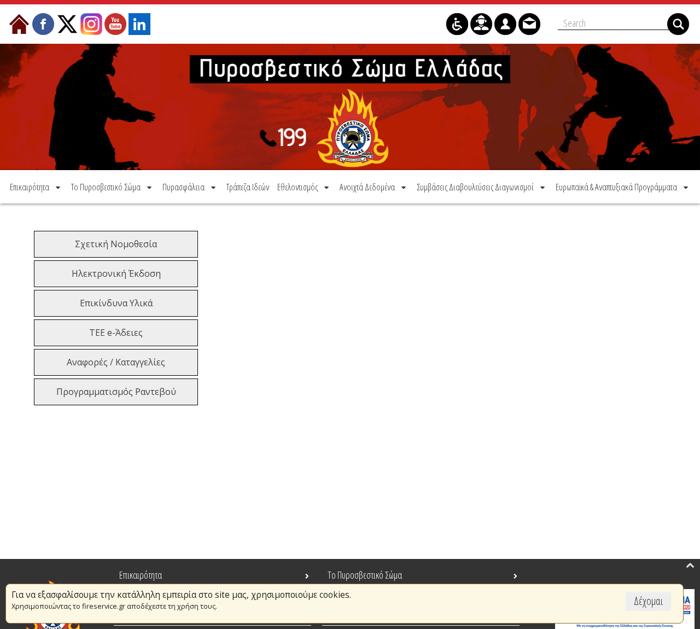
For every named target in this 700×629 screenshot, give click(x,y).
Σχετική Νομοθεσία (116, 244)
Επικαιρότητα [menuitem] (140, 574)
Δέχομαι (648, 600)
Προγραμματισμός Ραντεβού (116, 392)
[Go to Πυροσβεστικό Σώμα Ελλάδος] (350, 107)
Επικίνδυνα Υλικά (116, 303)
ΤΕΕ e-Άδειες (116, 333)
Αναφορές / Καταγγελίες (116, 362)
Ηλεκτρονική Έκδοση (116, 273)
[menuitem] (36, 186)
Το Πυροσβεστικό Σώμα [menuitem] (365, 574)
